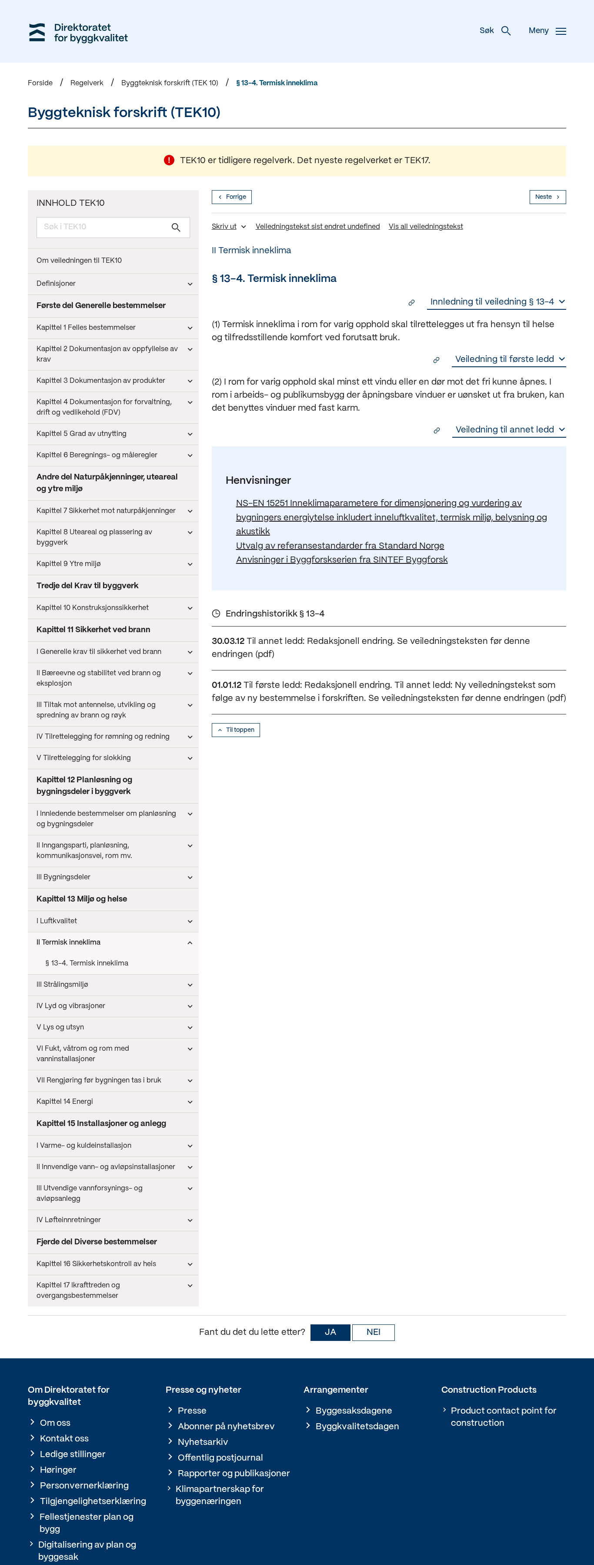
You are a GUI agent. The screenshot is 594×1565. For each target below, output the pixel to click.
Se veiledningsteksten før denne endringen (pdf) (467, 698)
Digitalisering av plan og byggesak (87, 1551)
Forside (40, 83)
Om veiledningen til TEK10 (79, 261)
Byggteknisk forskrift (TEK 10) (169, 83)
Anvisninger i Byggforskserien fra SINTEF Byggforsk (342, 560)
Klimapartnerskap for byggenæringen (220, 1495)
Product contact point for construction (504, 1417)
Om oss (55, 1423)
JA (330, 1332)
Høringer (58, 1470)
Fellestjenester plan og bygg (86, 1523)
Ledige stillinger (73, 1455)
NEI (373, 1332)
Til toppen (240, 730)
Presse (192, 1411)
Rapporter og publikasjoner (234, 1474)
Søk (487, 31)
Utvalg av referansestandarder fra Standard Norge (340, 546)
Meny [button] (539, 31)
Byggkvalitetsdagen (357, 1427)
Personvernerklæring (84, 1486)
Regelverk (86, 83)
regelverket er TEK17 (386, 161)
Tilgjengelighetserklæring (93, 1502)
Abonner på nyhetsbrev (226, 1427)
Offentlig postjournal (220, 1458)
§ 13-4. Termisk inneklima (276, 83)
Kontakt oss (64, 1439)
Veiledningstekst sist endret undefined (318, 227)
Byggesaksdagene (354, 1411)
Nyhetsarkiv (203, 1442)
